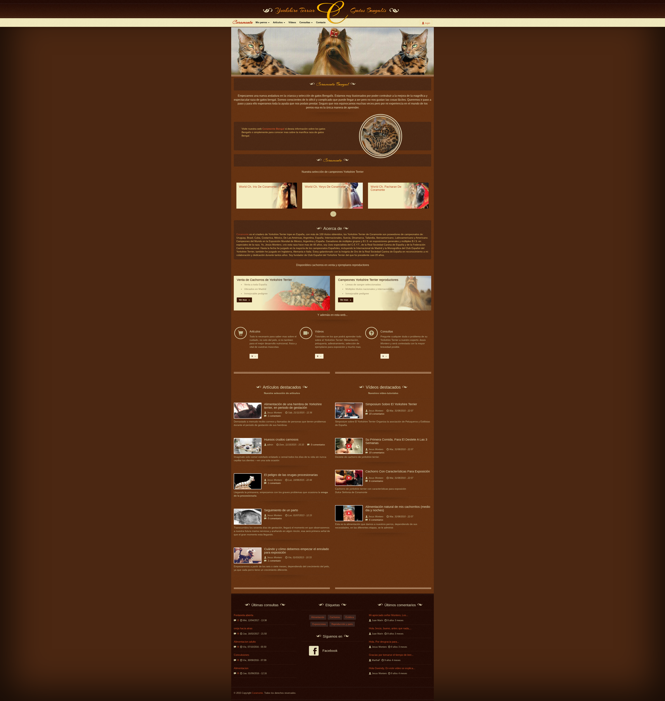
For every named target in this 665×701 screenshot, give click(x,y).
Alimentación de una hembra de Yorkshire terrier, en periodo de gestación (293, 405)
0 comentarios (318, 444)
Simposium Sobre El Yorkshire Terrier (391, 404)
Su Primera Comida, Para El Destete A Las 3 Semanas (396, 441)
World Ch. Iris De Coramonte (258, 186)
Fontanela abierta (243, 615)
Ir (254, 356)
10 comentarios (376, 414)
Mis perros (262, 22)
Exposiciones (319, 624)
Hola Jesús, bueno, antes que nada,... (390, 628)
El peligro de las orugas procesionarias (291, 475)
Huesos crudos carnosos (281, 439)
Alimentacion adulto (245, 641)
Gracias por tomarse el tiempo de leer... (391, 654)
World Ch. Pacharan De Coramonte (386, 188)
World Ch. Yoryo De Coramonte (325, 186)
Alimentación (317, 617)
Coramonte (242, 22)
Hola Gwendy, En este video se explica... (392, 668)
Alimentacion (241, 668)
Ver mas (244, 300)
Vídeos (292, 22)
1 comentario (274, 416)
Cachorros (335, 617)
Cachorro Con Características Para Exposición (397, 471)
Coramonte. (258, 693)
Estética (349, 617)
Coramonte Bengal (273, 128)
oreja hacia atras (243, 628)
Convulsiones (241, 654)
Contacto (321, 22)
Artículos (278, 22)
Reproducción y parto (342, 624)
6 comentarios (376, 481)
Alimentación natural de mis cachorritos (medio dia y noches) (397, 508)
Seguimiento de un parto (281, 510)
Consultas (305, 22)
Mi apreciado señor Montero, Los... (388, 615)
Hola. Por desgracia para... (384, 641)
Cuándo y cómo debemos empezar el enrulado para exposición (296, 550)
